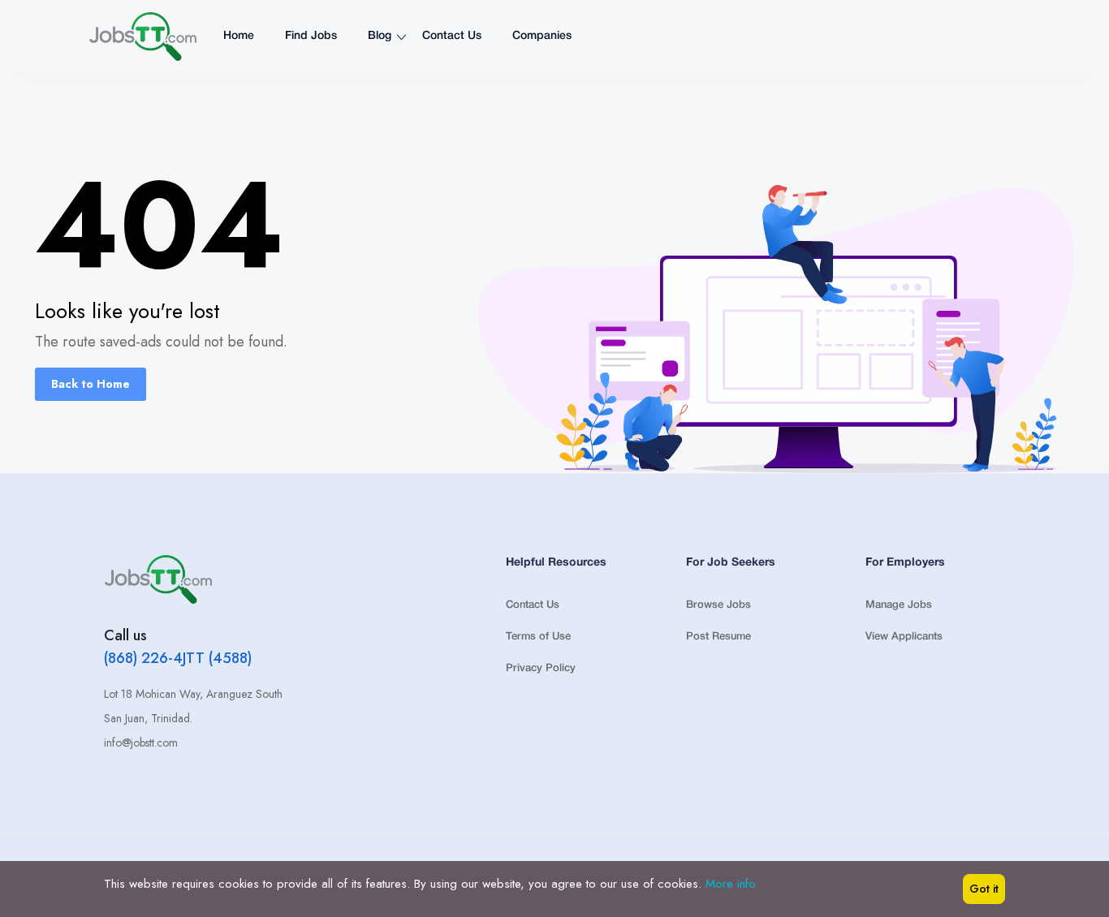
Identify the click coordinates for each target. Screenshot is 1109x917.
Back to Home (90, 384)
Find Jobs (311, 36)
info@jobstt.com (141, 742)
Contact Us (451, 36)
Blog (379, 36)
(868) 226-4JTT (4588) (178, 658)
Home (238, 36)
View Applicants (904, 636)
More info (731, 884)
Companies (542, 36)
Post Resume (718, 636)
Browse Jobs (718, 605)
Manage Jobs (898, 605)
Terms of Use (538, 636)
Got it (984, 888)
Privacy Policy (541, 668)
